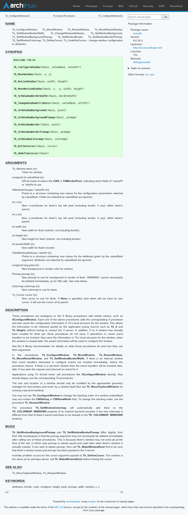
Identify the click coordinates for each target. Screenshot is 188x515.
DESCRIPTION (16, 310)
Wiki (121, 6)
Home (76, 6)
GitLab (133, 6)
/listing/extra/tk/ (142, 62)
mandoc (92, 501)
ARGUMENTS (16, 163)
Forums (108, 6)
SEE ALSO (13, 467)
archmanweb (73, 501)
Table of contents (140, 68)
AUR (161, 6)
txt (147, 74)
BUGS (10, 426)
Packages (92, 6)
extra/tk (137, 33)
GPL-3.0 (58, 507)
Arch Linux (20, 5)
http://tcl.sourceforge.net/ (147, 47)
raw (152, 74)
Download (176, 6)
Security (148, 6)
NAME (10, 23)
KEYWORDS (15, 481)
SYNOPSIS (13, 52)
